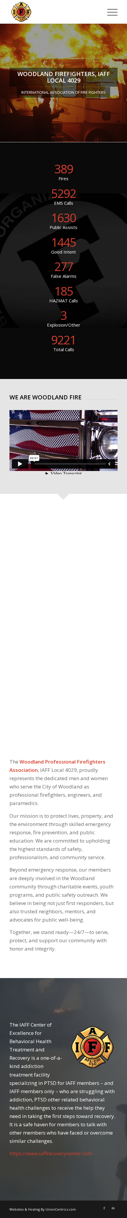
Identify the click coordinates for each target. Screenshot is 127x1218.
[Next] (122, 83)
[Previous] (5, 83)
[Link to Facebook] (104, 1208)
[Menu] (109, 12)
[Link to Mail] (113, 1208)
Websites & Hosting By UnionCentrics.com (42, 1209)
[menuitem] (109, 12)
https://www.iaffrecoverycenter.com (50, 1153)
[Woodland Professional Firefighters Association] (52, 12)
